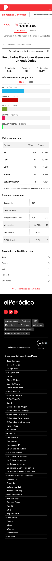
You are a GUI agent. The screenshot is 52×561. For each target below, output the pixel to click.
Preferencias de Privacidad (16, 333)
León (26, 269)
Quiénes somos (11, 321)
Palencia (33, 36)
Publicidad (25, 325)
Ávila (26, 257)
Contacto (26, 321)
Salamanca (26, 281)
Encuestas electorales (42, 14)
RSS (35, 321)
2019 (8, 25)
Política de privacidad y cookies (18, 329)
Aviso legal (37, 325)
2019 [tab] (31, 82)
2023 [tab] (21, 82)
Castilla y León (21, 36)
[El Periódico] (6, 7)
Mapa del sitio (11, 325)
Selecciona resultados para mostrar (26, 51)
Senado (33, 30)
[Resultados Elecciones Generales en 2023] (26, 24)
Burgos (26, 263)
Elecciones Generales (14, 15)
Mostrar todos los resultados (27, 289)
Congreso (20, 30)
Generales (8, 36)
